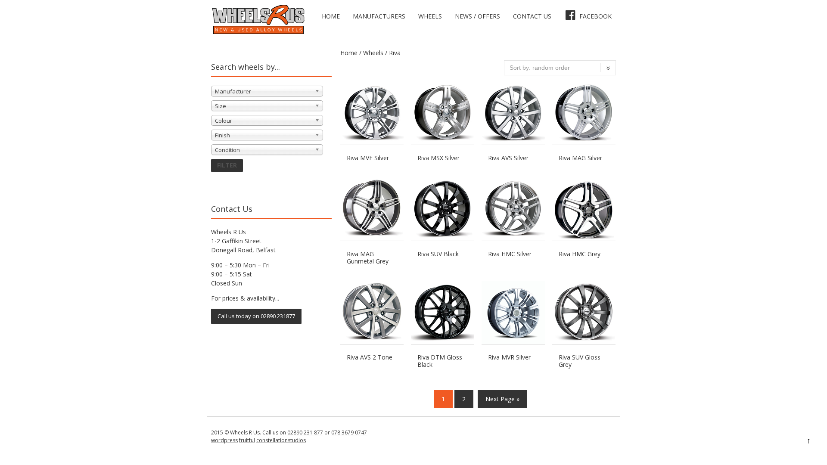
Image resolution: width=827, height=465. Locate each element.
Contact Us (532, 16)
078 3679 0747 (349, 432)
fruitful (247, 440)
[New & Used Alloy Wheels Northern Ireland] (258, 32)
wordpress (224, 440)
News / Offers (477, 16)
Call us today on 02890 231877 (256, 316)
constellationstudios (281, 440)
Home (331, 16)
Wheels (430, 16)
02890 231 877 (305, 432)
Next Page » (502, 399)
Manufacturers (379, 16)
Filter (227, 165)
